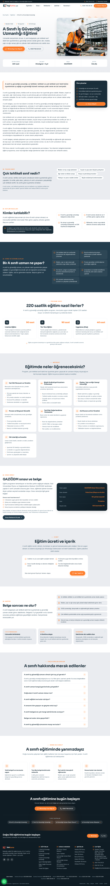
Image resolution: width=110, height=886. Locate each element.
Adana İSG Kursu (79, 859)
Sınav (38, 6)
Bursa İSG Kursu (79, 856)
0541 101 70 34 (99, 865)
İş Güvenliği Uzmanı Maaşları (90, 822)
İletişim (92, 883)
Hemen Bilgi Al (101, 5)
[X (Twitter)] (11, 859)
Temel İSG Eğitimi (43, 868)
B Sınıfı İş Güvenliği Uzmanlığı (18, 822)
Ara (104, 836)
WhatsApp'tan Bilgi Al (15, 49)
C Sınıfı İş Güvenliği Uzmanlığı (41, 822)
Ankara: (58, 876)
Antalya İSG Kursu (80, 864)
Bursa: (84, 876)
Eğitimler (29, 6)
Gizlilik (101, 883)
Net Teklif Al (79, 573)
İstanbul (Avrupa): (23, 876)
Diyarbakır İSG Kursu (80, 861)
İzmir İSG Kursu (79, 854)
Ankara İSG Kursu (79, 852)
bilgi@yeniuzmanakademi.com (101, 868)
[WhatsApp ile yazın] (4, 881)
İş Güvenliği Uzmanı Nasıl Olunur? (66, 822)
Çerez (105, 883)
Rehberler (47, 6)
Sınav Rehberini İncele (12, 517)
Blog (88, 883)
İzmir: (71, 876)
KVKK (96, 883)
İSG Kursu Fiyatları (62, 868)
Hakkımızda (82, 883)
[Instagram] (4, 859)
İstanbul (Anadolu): (42, 876)
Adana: (98, 876)
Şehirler (56, 6)
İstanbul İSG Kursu (80, 849)
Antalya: (63, 878)
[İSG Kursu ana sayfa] (10, 5)
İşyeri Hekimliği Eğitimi (45, 862)
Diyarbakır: (48, 878)
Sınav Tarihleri (61, 853)
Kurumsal (67, 6)
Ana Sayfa (6, 15)
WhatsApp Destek (102, 1)
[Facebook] (8, 859)
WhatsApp (94, 836)
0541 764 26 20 (90, 1)
